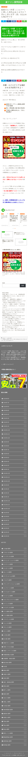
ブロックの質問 (14, 627)
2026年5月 (14, 410)
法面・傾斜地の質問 (14, 682)
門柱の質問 (14, 725)
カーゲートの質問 (14, 564)
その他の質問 (4, 6)
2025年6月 (14, 453)
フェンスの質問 (14, 623)
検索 (3, 283)
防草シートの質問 (14, 733)
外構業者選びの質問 (14, 654)
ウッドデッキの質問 (14, 556)
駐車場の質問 (14, 745)
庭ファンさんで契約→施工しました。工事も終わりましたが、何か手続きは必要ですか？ (13, 330)
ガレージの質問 (14, 572)
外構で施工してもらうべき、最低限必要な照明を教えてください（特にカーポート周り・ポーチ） (13, 296)
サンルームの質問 (14, 595)
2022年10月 (14, 508)
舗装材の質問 (14, 713)
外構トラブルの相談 (14, 646)
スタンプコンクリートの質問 (14, 599)
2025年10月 (14, 438)
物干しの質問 (14, 690)
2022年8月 (14, 516)
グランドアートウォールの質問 (14, 584)
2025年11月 (14, 434)
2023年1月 (14, 496)
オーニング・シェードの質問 (14, 560)
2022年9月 (14, 512)
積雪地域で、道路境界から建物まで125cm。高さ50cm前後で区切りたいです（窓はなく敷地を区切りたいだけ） (14, 301)
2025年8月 (14, 445)
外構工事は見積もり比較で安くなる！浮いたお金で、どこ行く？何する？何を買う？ (13, 274)
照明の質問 (14, 686)
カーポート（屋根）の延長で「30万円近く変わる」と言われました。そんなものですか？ (13, 305)
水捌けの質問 (14, 674)
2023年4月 (14, 489)
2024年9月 (14, 485)
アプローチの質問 (14, 552)
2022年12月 (14, 500)
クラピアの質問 (14, 580)
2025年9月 (14, 442)
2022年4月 (14, 532)
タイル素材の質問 (14, 611)
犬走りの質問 (14, 697)
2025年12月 (14, 430)
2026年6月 (14, 406)
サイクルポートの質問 (14, 591)
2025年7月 (14, 449)
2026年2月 (14, 422)
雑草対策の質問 (14, 741)
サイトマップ (8, 753)
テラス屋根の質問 (14, 615)
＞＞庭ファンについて (7, 364)
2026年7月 (14, 402)
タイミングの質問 (14, 603)
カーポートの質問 (14, 568)
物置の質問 (14, 694)
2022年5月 (14, 528)
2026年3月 (14, 418)
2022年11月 (14, 504)
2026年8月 (14, 398)
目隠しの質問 (14, 701)
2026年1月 (14, 426)
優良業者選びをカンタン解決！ (12, 249)
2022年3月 (14, 536)
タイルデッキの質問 (14, 607)
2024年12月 (14, 473)
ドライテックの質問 (14, 619)
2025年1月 (14, 469)
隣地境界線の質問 (14, 737)
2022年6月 (14, 524)
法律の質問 (14, 678)
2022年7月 (14, 520)
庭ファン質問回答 (14, 2)
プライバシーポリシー (18, 753)
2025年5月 (14, 457)
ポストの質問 (14, 631)
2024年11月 (14, 477)
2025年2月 (14, 465)
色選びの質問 (14, 717)
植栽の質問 (14, 670)
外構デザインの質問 (14, 643)
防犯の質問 (14, 729)
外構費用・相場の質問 (14, 658)
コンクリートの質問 (14, 588)
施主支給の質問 (14, 662)
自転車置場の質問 (14, 709)
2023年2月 (14, 493)
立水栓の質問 (14, 705)
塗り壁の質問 (14, 639)
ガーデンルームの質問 (14, 576)
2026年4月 (14, 414)
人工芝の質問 (14, 635)
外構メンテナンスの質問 (14, 650)
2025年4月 (14, 461)
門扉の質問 (14, 721)
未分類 (14, 666)
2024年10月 (14, 481)
